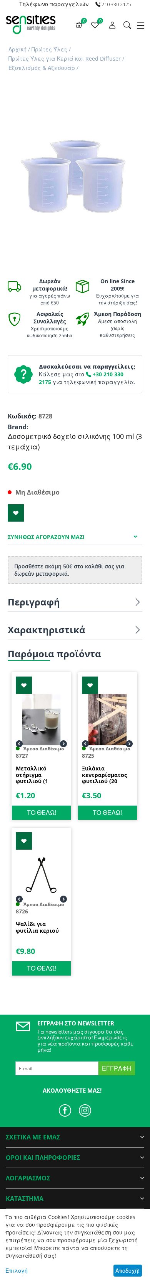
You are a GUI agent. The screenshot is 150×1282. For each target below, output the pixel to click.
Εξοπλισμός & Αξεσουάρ (41, 67)
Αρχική (17, 49)
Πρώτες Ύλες (49, 49)
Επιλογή (16, 1270)
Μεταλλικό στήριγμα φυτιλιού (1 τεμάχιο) (32, 775)
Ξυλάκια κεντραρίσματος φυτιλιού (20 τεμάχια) (104, 775)
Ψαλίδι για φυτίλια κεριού (37, 927)
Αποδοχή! (127, 1270)
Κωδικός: (21, 416)
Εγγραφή (117, 1068)
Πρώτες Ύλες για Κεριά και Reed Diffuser (64, 58)
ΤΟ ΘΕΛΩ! (41, 812)
